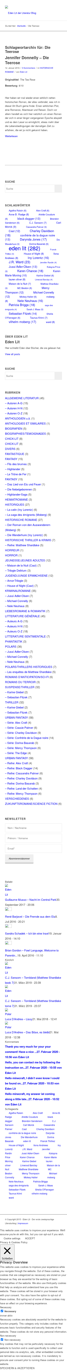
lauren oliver (17, 279)
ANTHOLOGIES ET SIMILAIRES (25, 423)
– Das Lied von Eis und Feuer (23, 484)
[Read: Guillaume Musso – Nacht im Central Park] (8, 894)
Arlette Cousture (30, 1116)
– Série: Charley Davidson (21, 733)
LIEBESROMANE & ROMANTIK (25, 611)
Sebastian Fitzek (23, 313)
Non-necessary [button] (8, 1335)
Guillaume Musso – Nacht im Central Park (30, 900)
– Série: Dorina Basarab (19, 743)
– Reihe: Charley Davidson (21, 778)
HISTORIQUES (14, 504)
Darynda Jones (33, 239)
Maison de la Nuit (20, 283)
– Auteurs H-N (14, 626)
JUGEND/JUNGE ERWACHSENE (26, 575)
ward (50, 322)
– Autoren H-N (14, 408)
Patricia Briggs (22, 305)
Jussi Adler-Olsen (23, 266)
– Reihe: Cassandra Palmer (22, 773)
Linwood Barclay (44, 279)
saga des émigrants (19, 1185)
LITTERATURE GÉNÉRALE (22, 616)
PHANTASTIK (13, 641)
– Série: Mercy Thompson (21, 748)
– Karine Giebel (14, 692)
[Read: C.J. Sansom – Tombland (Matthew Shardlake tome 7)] (8, 996)
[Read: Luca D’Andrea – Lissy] (8, 1014)
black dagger (28, 218)
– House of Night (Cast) (19, 586)
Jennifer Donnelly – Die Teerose (27, 60)
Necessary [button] (6, 1307)
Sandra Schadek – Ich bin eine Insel (27, 933)
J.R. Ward (19, 261)
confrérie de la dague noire (22, 1133)
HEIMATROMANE (16, 499)
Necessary (10, 1311)
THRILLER (11, 702)
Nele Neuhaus (30, 300)
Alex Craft (42, 210)
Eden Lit (23, 71)
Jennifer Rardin (48, 262)
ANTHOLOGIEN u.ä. (18, 418)
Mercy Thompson (27, 290)
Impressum (23, 1223)
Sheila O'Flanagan (44, 1189)
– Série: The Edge (16, 753)
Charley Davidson (45, 1129)
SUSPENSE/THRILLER (19, 687)
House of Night (34, 253)
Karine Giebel (45, 275)
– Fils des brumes (16, 464)
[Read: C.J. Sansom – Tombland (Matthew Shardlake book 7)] (8, 972)
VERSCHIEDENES (17, 798)
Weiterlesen (11, 136)
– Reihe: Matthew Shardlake (22, 545)
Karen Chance (30, 271)
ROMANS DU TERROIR (20, 682)
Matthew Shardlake (28, 1169)
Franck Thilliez (47, 1141)
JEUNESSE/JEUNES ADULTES (25, 560)
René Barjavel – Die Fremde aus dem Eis (30, 916)
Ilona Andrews (41, 1145)
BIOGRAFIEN (13, 428)
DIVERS (10, 449)
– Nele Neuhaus (15, 606)
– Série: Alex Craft (16, 722)
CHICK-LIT (11, 439)
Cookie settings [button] (12, 1238)
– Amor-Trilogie (14, 580)
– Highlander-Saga (16, 494)
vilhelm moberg (22, 321)
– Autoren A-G (14, 403)
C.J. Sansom (38, 222)
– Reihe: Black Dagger (18, 768)
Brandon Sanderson (32, 1121)
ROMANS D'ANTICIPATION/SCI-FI (27, 677)
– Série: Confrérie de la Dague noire (26, 738)
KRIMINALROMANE (18, 591)
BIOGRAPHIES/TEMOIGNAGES (25, 433)
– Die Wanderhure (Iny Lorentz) (24, 535)
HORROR (11, 555)
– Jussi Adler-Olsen (17, 596)
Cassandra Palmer (36, 226)
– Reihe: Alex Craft (16, 763)
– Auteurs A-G (14, 621)
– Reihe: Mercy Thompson (21, 793)
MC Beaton (24, 288)
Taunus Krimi (38, 317)
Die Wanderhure (29, 1137)
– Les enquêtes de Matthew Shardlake (28, 672)
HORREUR (12, 550)
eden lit (24, 248)
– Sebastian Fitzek (16, 697)
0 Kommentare (28, 67)
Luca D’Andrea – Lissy (18, 1019)
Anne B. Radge (19, 214)
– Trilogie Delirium (16, 570)
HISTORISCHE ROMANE (21, 520)
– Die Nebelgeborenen (18, 489)
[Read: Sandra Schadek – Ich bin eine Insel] (8, 927)
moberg (51, 1177)
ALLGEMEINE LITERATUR (22, 398)
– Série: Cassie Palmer (19, 728)
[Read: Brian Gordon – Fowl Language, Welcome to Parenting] (8, 943)
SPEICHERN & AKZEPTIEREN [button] (17, 1368)
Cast (14, 231)
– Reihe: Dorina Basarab (20, 783)
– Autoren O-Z (13, 413)
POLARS (10, 646)
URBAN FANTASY (16, 717)
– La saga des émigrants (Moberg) (26, 515)
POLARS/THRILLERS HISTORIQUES (28, 667)
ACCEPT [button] (30, 1238)
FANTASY (11, 459)
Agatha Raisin (17, 210)
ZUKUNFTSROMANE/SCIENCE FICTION (31, 804)
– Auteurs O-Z (13, 631)
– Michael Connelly (16, 601)
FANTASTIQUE (14, 454)
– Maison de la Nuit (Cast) (21, 565)
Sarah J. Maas (35, 309)
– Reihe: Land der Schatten (21, 788)
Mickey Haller (28, 296)
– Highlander (12, 469)
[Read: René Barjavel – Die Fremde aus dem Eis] (8, 910)
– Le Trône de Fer (15, 474)
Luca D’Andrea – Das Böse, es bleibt (27, 1032)
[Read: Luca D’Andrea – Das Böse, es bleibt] (8, 1027)
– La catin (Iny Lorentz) (19, 509)
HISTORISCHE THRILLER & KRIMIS (28, 540)
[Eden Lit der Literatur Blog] (28, 12)
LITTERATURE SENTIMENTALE (25, 636)
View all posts (12, 354)
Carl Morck (28, 1124)
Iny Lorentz (38, 257)
